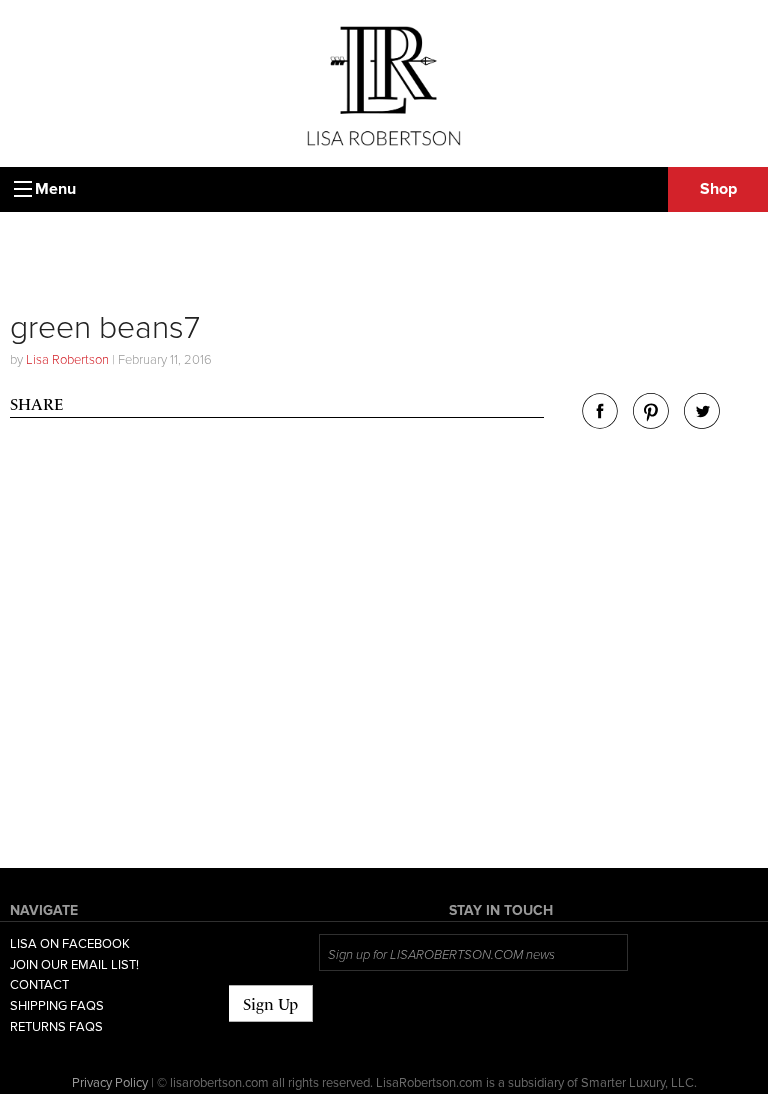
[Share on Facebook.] (600, 423)
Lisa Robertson (67, 360)
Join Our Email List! (74, 965)
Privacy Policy (110, 1083)
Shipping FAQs (57, 1006)
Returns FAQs (56, 1027)
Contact (39, 985)
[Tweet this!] (702, 423)
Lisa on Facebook (70, 944)
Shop (718, 189)
